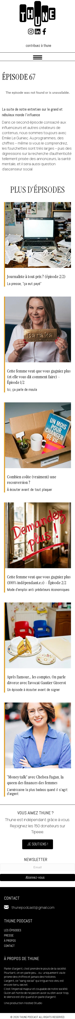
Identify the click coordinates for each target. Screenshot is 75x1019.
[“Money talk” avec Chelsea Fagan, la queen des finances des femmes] (38, 750)
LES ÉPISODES (12, 930)
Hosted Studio (33, 1003)
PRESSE (9, 935)
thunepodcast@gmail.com (33, 907)
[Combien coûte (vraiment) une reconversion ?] (38, 447)
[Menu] (37, 57)
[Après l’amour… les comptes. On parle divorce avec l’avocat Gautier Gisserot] (38, 647)
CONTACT (9, 946)
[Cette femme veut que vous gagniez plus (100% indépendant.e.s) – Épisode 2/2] (38, 547)
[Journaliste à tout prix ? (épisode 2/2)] (38, 244)
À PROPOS (10, 940)
